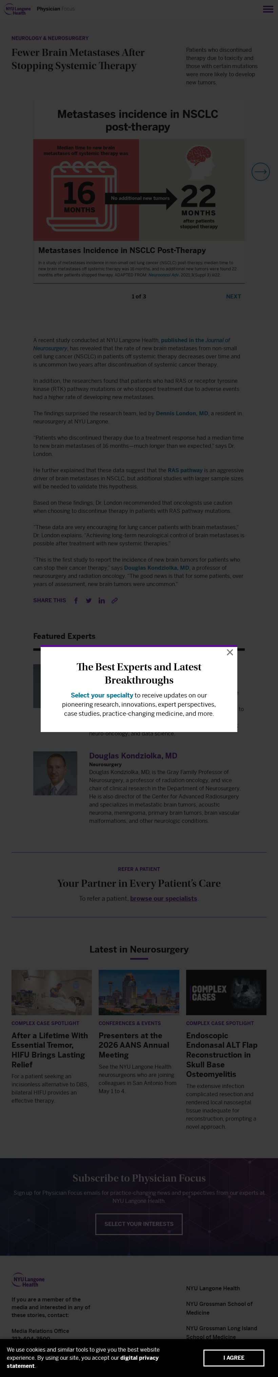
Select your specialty (102, 695)
